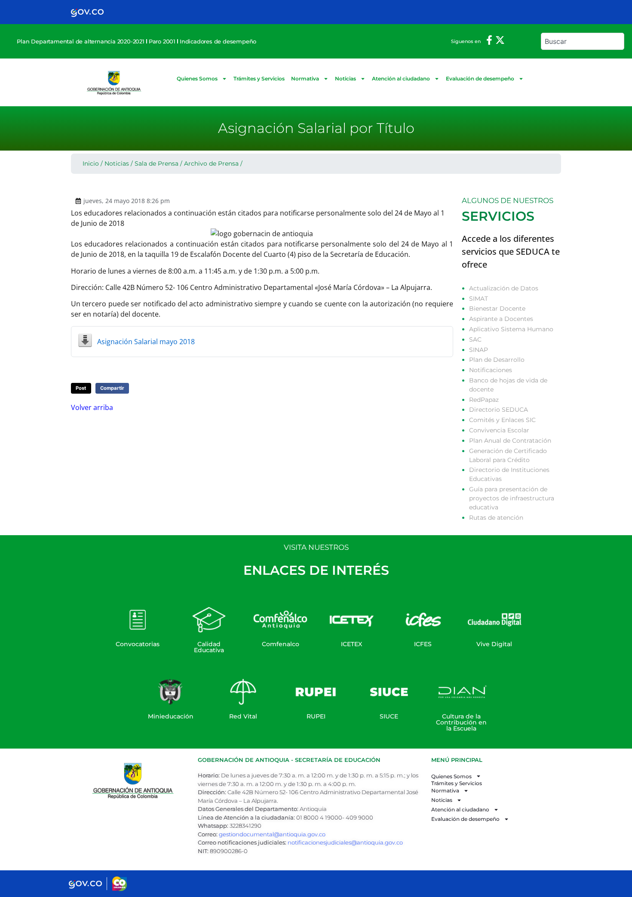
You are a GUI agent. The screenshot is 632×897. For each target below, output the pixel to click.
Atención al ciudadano (401, 78)
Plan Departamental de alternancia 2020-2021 (80, 41)
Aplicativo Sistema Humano (511, 329)
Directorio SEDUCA (498, 409)
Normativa (305, 78)
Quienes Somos (197, 78)
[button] (81, 388)
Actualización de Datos (503, 288)
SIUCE (389, 716)
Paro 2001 (162, 41)
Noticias (345, 78)
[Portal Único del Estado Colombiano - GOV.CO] (87, 12)
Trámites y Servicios (259, 78)
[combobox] (582, 41)
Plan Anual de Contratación (510, 440)
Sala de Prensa (156, 163)
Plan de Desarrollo (497, 360)
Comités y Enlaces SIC (502, 420)
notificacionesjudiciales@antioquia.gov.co (345, 842)
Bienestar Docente (497, 308)
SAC (475, 339)
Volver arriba (92, 407)
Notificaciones (490, 370)
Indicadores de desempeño (218, 41)
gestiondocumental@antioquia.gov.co (272, 834)
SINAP (478, 350)
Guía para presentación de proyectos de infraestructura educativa (511, 498)
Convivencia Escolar (499, 430)
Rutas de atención (496, 517)
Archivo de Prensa (211, 163)
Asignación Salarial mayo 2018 (146, 341)
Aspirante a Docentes (501, 319)
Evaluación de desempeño (480, 78)
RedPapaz (484, 400)
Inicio (91, 163)
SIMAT (478, 298)
